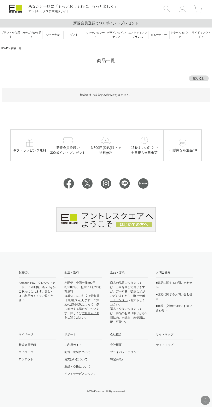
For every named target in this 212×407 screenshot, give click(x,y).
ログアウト (26, 359)
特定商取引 (117, 359)
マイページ (26, 352)
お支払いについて (76, 359)
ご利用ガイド (30, 295)
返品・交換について (77, 366)
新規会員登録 (27, 344)
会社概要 (116, 344)
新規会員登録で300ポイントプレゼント (106, 23)
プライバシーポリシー (124, 352)
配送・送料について (77, 352)
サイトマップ (164, 344)
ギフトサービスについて (80, 373)
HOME (4, 48)
